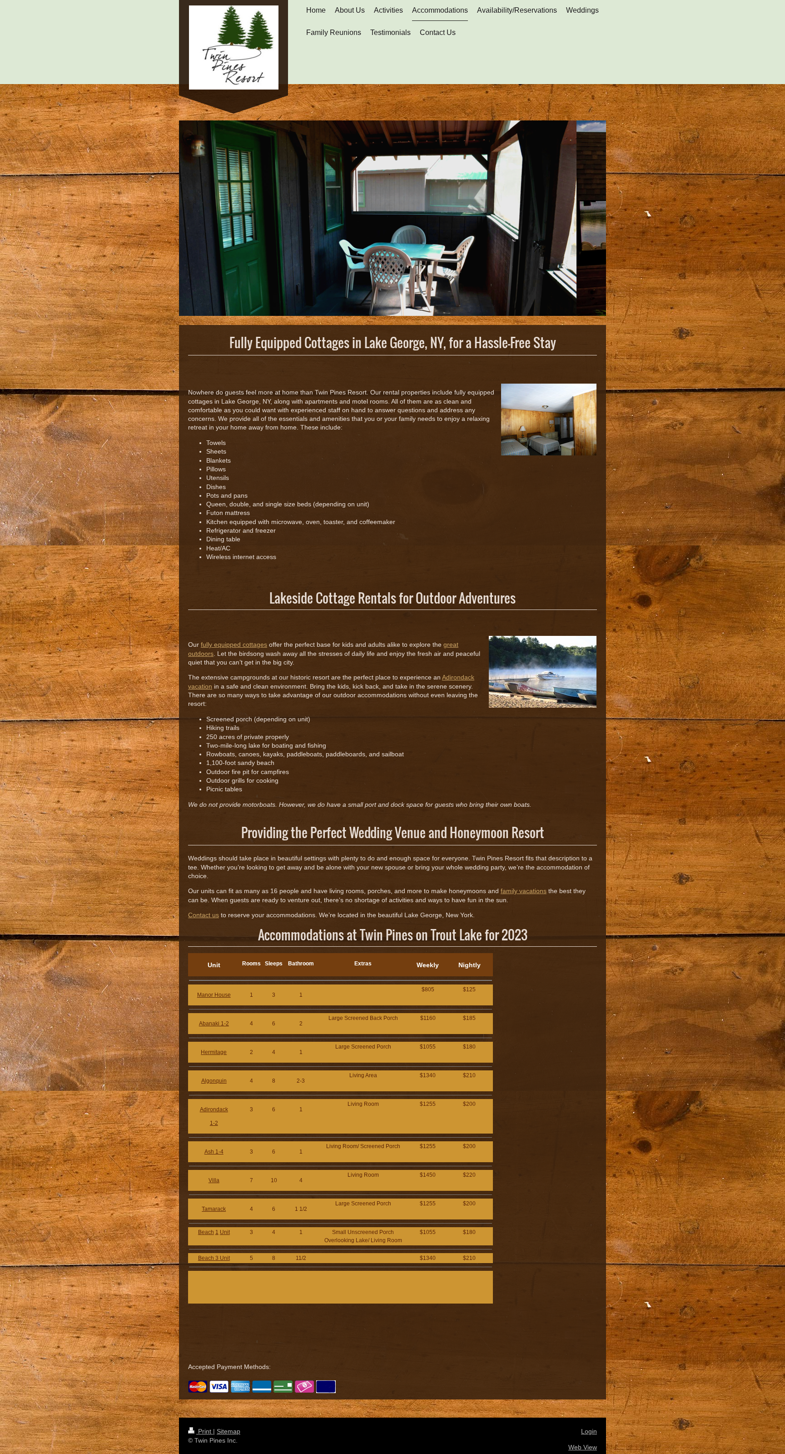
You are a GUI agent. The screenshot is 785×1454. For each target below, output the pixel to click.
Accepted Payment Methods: (229, 1366)
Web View (582, 1447)
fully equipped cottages (234, 644)
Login (589, 1431)
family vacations (524, 890)
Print (204, 1431)
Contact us (203, 915)
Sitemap (228, 1431)
